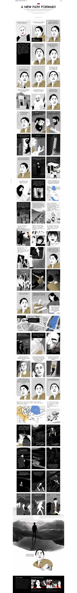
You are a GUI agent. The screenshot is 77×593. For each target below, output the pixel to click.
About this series (18, 577)
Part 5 (39, 3)
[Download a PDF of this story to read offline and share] (11, 182)
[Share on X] (11, 180)
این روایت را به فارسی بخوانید (38, 17)
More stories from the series (37, 577)
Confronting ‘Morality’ (22, 0)
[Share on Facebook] (11, 178)
